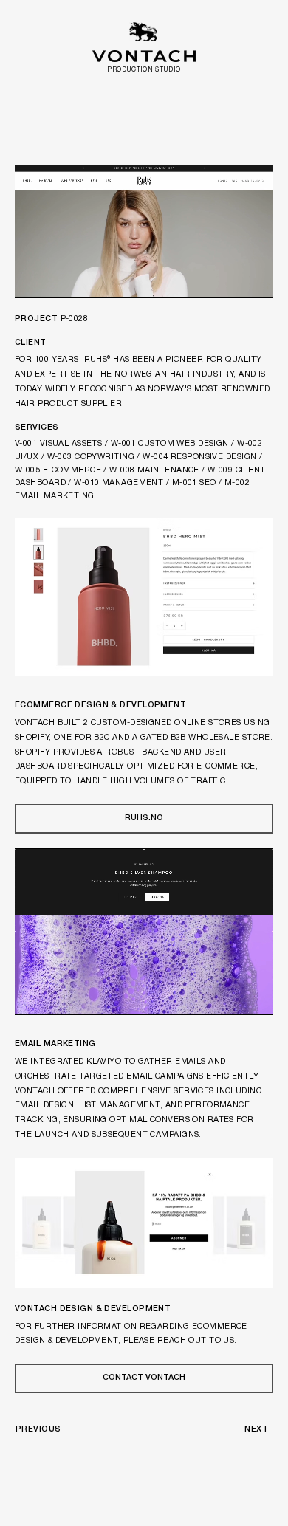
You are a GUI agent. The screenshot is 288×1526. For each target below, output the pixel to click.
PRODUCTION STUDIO (143, 70)
